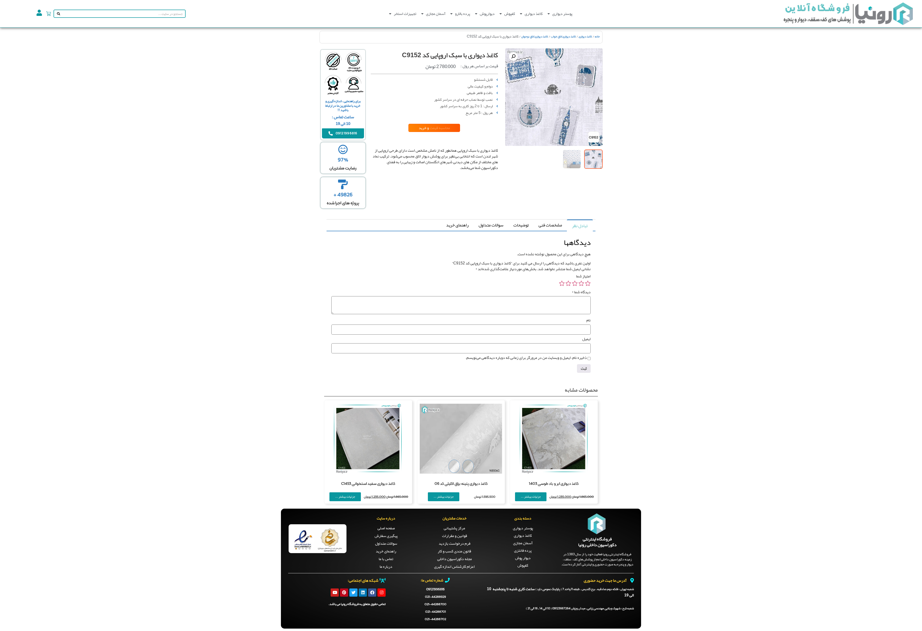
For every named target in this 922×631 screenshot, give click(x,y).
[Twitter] (353, 592)
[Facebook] (372, 592)
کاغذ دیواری (534, 14)
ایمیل (586, 339)
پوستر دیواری (562, 14)
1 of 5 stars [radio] (588, 283)
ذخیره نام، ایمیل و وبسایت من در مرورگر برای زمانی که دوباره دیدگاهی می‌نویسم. (526, 358)
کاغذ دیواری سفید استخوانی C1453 (368, 484)
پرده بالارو (462, 14)
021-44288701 (435, 612)
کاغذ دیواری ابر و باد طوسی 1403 (554, 484)
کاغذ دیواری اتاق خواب (563, 37)
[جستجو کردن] (57, 13)
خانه (597, 37)
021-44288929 (435, 597)
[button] (513, 56)
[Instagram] (381, 592)
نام (588, 320)
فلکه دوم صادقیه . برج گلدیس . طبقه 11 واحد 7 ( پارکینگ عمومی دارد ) (584, 589)
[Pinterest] (344, 592)
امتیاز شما (583, 276)
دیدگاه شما (581, 292)
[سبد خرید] (48, 14)
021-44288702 (435, 619)
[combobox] (123, 13)
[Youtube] (335, 592)
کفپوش (509, 14)
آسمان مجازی (435, 14)
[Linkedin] (363, 592)
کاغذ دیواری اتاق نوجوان (534, 37)
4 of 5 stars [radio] (568, 283)
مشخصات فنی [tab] (550, 225)
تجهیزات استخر (405, 14)
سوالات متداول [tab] (491, 225)
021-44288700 (435, 604)
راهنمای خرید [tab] (457, 225)
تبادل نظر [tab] (580, 225)
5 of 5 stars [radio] (562, 283)
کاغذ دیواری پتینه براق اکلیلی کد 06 (461, 484)
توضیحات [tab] (521, 225)
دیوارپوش (487, 14)
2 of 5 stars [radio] (581, 283)
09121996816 (435, 589)
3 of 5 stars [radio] (575, 283)
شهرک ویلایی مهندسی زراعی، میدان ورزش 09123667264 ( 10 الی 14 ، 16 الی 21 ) (580, 608)
